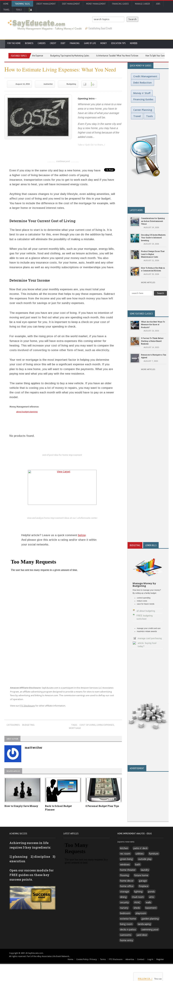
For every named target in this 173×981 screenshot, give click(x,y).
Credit (53, 43)
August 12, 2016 (23, 84)
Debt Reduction (142, 82)
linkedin (80, 150)
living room (126, 924)
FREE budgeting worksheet (145, 617)
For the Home (14, 43)
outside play (145, 859)
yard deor (142, 934)
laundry (145, 869)
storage (124, 891)
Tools (19, 9)
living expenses (105, 724)
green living (126, 859)
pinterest (100, 150)
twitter (87, 150)
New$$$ (133, 43)
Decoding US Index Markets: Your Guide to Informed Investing (153, 238)
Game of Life (90, 43)
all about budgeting (146, 611)
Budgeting (71, 84)
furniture (153, 853)
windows (125, 864)
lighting (138, 891)
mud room (138, 897)
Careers (41, 43)
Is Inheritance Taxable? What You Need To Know (104, 55)
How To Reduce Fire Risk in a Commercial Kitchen (153, 269)
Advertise (130, 959)
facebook (93, 150)
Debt (63, 43)
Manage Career (142, 3)
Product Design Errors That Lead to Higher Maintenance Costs (153, 254)
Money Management (96, 3)
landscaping (144, 924)
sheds (137, 907)
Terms (103, 959)
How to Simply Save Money (21, 806)
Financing (75, 43)
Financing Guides (120, 3)
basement (151, 907)
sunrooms (125, 934)
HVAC (137, 902)
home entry (126, 940)
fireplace (143, 886)
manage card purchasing (150, 638)
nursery (124, 907)
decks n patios (128, 929)
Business (29, 43)
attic (151, 897)
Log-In (150, 959)
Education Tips (118, 43)
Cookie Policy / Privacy (86, 959)
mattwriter (48, 84)
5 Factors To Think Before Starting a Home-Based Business (152, 341)
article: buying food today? (147, 645)
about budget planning (27, 411)
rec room (125, 853)
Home (5, 3)
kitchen (124, 848)
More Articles (148, 282)
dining (123, 897)
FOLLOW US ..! (145, 978)
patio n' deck (140, 848)
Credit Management (46, 3)
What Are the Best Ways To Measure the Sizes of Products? (153, 324)
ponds (151, 891)
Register (160, 959)
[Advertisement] (148, 474)
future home (141, 875)
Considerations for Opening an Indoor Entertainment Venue (153, 221)
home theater (127, 869)
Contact (140, 959)
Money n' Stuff (141, 93)
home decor (126, 880)
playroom (141, 913)
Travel (6, 9)
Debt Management (71, 3)
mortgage (75, 728)
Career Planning (142, 109)
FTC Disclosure (27, 705)
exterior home (128, 918)
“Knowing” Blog (22, 3)
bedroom (125, 913)
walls (148, 902)
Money (103, 43)
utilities (140, 853)
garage (143, 880)
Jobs (158, 3)
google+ (68, 420)
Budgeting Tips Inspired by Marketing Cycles (56, 55)
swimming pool (149, 929)
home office (126, 886)
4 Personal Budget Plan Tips (102, 806)
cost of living (88, 724)
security (124, 902)
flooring (124, 875)
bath (137, 864)
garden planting (150, 918)
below (81, 535)
